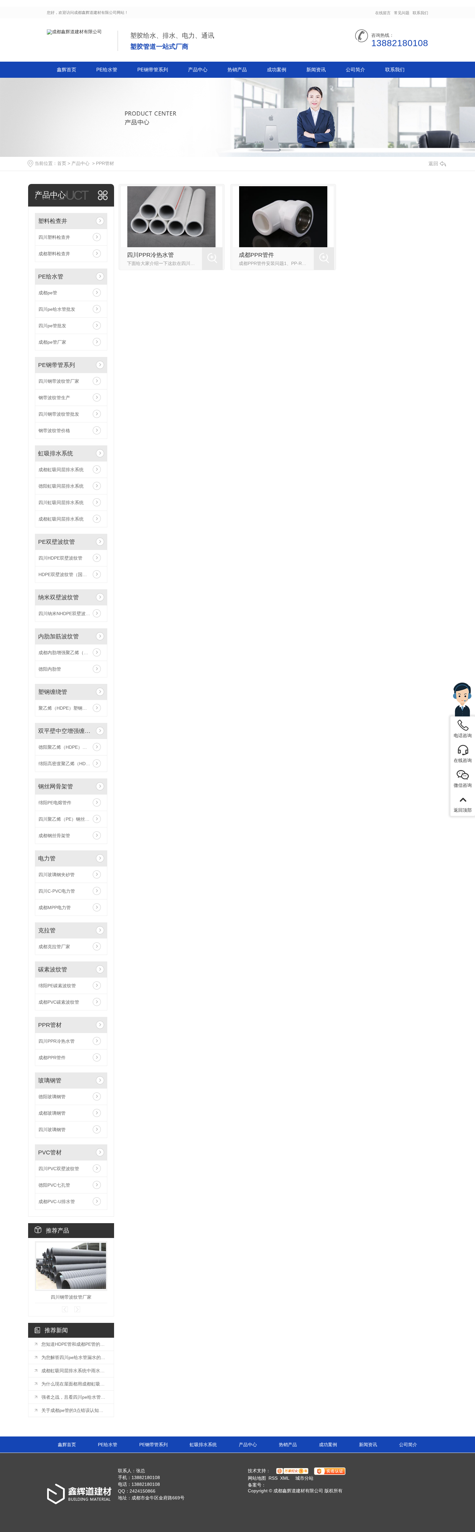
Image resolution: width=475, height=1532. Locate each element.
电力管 (47, 858)
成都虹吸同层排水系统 (61, 469)
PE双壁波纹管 (56, 542)
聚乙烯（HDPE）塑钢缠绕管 (67, 708)
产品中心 (197, 69)
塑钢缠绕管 (52, 692)
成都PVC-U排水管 (56, 1201)
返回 (433, 163)
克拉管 (47, 930)
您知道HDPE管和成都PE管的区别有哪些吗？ (74, 1344)
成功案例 (276, 69)
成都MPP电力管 (54, 907)
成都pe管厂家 (52, 342)
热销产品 (237, 69)
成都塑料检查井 (54, 253)
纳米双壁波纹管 (58, 597)
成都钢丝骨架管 (54, 835)
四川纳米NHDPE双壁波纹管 (66, 613)
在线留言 (383, 13)
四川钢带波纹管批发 (58, 414)
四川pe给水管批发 (56, 309)
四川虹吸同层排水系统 (61, 502)
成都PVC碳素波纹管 (58, 1002)
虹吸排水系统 (55, 453)
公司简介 (355, 69)
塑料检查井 (52, 221)
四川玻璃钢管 (52, 1129)
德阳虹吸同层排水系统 (61, 486)
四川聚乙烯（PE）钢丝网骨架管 (70, 819)
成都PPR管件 (52, 1057)
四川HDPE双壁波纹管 (60, 558)
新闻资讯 (316, 69)
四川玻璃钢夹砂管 (56, 874)
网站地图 (257, 1478)
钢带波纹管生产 (54, 397)
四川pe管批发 (52, 325)
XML (285, 1478)
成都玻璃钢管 (52, 1113)
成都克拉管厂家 (54, 946)
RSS (273, 1478)
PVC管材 (50, 1152)
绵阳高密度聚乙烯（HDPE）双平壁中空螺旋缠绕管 (71, 763)
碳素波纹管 (52, 969)
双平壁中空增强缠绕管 (65, 731)
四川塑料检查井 (54, 237)
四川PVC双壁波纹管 (58, 1168)
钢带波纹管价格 (54, 430)
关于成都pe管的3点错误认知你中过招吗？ (74, 1410)
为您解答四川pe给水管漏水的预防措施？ (74, 1357)
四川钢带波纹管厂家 (58, 381)
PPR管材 (105, 163)
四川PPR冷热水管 (56, 1041)
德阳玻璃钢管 (52, 1096)
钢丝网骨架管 (55, 786)
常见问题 (401, 13)
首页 (61, 163)
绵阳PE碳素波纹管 (57, 985)
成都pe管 (47, 292)
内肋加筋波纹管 (58, 636)
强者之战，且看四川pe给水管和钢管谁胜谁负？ (74, 1397)
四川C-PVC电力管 (56, 891)
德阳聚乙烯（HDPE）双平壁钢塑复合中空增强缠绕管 (71, 747)
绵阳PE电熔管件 (54, 802)
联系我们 (420, 13)
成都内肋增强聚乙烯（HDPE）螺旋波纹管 (71, 652)
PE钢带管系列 (152, 69)
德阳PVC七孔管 (54, 1185)
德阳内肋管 (49, 669)
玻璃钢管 (49, 1080)
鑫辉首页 (66, 69)
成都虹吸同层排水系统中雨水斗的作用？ (74, 1370)
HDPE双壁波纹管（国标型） (67, 574)
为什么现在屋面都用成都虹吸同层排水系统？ (74, 1383)
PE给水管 (106, 69)
